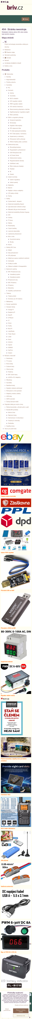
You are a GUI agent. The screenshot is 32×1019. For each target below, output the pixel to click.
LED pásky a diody (13, 193)
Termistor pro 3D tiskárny (15, 299)
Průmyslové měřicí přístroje (17, 139)
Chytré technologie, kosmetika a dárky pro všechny (16, 45)
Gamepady (11, 261)
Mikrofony (9, 380)
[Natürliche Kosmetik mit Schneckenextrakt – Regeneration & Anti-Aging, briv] (12, 441)
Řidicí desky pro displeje (17, 166)
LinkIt (9, 336)
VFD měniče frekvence (16, 106)
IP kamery (11, 285)
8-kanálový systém (15, 277)
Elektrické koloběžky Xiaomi (16, 204)
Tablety (10, 223)
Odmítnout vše (21, 1015)
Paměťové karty (10, 385)
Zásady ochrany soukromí (22, 1005)
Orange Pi (11, 309)
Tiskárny (8, 293)
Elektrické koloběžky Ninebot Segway (18, 212)
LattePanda (11, 331)
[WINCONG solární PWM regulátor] (16, 550)
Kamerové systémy (11, 269)
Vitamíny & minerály (14, 420)
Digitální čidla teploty (16, 125)
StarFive (10, 350)
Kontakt (8, 58)
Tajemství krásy (12, 415)
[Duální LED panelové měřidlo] (16, 659)
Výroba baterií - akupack (15, 201)
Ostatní (12, 174)
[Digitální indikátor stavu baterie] (16, 988)
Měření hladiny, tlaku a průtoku (18, 142)
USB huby (9, 396)
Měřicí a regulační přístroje (15, 117)
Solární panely (14, 182)
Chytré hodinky (12, 228)
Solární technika (12, 177)
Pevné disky (9, 364)
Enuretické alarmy (15, 239)
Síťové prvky (9, 369)
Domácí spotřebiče (11, 304)
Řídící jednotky (14, 115)
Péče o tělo (11, 236)
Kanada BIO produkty (12, 410)
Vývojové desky (10, 307)
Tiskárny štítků (12, 296)
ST (9, 320)
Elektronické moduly (15, 158)
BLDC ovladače (14, 98)
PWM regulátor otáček (16, 104)
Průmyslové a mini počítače (14, 391)
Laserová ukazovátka (14, 231)
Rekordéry (11, 288)
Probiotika (11, 423)
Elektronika (9, 74)
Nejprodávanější (10, 79)
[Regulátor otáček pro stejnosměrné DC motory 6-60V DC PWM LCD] (16, 693)
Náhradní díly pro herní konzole (17, 209)
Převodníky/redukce (15, 147)
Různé (10, 244)
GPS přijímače (12, 255)
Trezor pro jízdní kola (10, 428)
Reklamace (8, 49)
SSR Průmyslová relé (15, 152)
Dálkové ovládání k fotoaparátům (17, 266)
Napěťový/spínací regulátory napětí (20, 112)
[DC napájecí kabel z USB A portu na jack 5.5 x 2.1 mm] (16, 918)
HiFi (9, 215)
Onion (9, 323)
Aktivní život (11, 412)
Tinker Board (11, 334)
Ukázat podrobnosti (7, 1009)
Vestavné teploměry (15, 120)
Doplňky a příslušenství (14, 290)
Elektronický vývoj (13, 144)
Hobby (8, 198)
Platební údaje (10, 52)
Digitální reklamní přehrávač (14, 388)
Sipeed (10, 345)
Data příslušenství (13, 253)
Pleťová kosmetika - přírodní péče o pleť (17, 407)
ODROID (10, 347)
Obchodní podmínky (10, 55)
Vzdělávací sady (14, 163)
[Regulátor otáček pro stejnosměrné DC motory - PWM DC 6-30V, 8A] (16, 950)
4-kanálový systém (15, 274)
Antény (12, 93)
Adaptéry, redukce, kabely (13, 393)
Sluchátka (9, 382)
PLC (9, 87)
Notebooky (9, 358)
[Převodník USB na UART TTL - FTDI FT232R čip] (16, 588)
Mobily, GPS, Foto (11, 247)
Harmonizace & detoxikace (15, 418)
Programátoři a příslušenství (17, 150)
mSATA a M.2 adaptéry (14, 377)
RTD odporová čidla (15, 128)
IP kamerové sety (13, 280)
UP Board (10, 318)
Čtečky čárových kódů (12, 401)
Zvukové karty (10, 366)
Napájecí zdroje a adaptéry (15, 190)
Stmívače (10, 90)
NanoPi (10, 315)
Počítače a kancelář (10, 355)
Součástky (9, 85)
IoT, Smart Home (14, 155)
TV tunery (9, 361)
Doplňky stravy (10, 426)
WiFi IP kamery (12, 282)
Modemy (10, 372)
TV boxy (10, 220)
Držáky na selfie (12, 263)
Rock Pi (10, 328)
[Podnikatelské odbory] (12, 735)
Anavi (9, 339)
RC (10, 171)
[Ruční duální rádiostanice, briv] (16, 826)
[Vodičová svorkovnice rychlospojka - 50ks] (16, 884)
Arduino (10, 342)
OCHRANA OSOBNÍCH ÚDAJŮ (13, 63)
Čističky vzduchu (11, 82)
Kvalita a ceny (8, 66)
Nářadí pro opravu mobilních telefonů (18, 258)
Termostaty (13, 123)
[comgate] (16, 494)
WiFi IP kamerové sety (14, 272)
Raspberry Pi (11, 312)
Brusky (12, 242)
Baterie (10, 188)
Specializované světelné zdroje (17, 207)
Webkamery (9, 301)
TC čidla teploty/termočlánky (18, 131)
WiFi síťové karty (12, 374)
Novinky (8, 77)
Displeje (12, 169)
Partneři (7, 60)
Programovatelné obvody (17, 161)
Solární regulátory (15, 179)
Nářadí (10, 250)
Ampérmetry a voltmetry (17, 136)
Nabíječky (11, 185)
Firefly (10, 326)
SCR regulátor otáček (16, 101)
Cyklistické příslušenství (14, 234)
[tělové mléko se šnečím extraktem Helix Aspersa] (16, 485)
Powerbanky (11, 225)
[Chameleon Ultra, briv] (16, 792)
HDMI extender (10, 399)
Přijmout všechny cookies (20, 1010)
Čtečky (10, 196)
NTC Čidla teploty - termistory (18, 133)
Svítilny (10, 217)
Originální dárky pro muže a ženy (14, 404)
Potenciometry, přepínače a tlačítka (20, 109)
